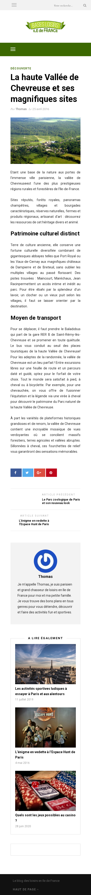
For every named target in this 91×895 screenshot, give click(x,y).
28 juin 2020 (23, 826)
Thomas (21, 109)
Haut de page (25, 889)
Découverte (20, 68)
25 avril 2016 (40, 109)
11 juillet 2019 (24, 699)
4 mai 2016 (22, 763)
